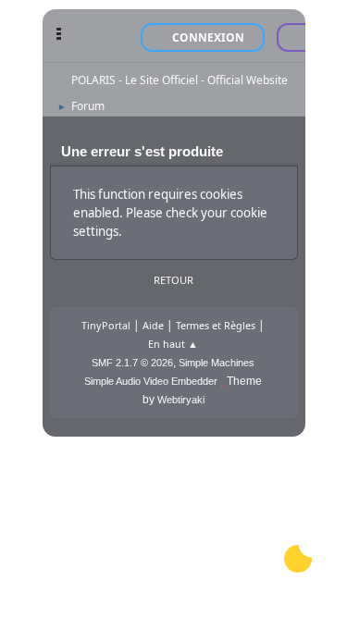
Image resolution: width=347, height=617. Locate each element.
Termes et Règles (215, 325)
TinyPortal (105, 325)
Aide (153, 325)
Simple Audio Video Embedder (150, 381)
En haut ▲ (173, 344)
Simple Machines (216, 362)
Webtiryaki (180, 399)
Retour (173, 280)
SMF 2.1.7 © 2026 (132, 362)
